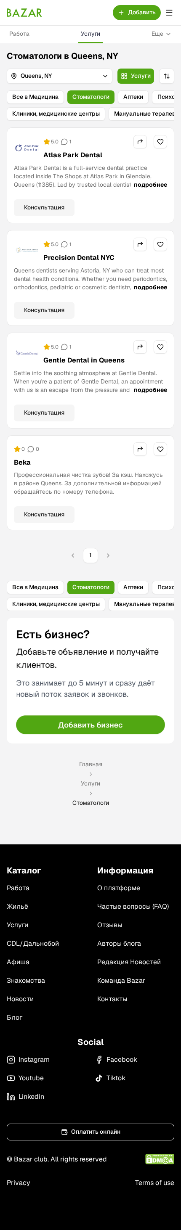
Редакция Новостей (129, 962)
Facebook (121, 1059)
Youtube (31, 1078)
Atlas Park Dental (72, 155)
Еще (157, 33)
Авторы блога (119, 943)
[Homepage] (24, 12)
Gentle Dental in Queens (84, 360)
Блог (14, 1017)
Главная (90, 764)
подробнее (150, 184)
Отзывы (109, 925)
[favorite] (160, 141)
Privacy (18, 1182)
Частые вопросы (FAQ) (133, 906)
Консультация (44, 207)
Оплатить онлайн (95, 1131)
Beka (22, 462)
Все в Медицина (35, 97)
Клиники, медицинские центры (56, 113)
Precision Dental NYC (78, 257)
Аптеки (133, 97)
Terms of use (154, 1182)
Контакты (112, 999)
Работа (19, 33)
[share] (140, 141)
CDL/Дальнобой (33, 943)
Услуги (90, 33)
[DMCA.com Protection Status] (159, 1159)
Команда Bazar (121, 980)
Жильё (17, 906)
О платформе (118, 887)
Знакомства (26, 980)
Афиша (18, 962)
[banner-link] (90, 680)
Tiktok (115, 1078)
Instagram (34, 1059)
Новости (20, 999)
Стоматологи (90, 97)
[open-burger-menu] (169, 12)
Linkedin (31, 1096)
